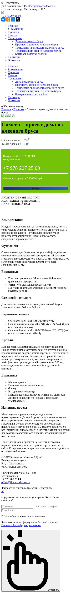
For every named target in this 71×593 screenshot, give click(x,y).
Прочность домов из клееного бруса (36, 44)
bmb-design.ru (61, 487)
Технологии (15, 38)
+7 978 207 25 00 (11, 15)
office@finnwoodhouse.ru (42, 6)
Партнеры (14, 57)
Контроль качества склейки (31, 53)
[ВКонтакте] (3, 19)
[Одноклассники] (8, 19)
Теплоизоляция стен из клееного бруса (38, 50)
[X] (18, 19)
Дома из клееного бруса (29, 41)
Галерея (12, 35)
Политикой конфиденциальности (21, 525)
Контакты (14, 60)
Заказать (35, 188)
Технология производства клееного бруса (39, 47)
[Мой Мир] (13, 19)
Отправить (53, 589)
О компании (15, 28)
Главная (13, 25)
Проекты (13, 32)
